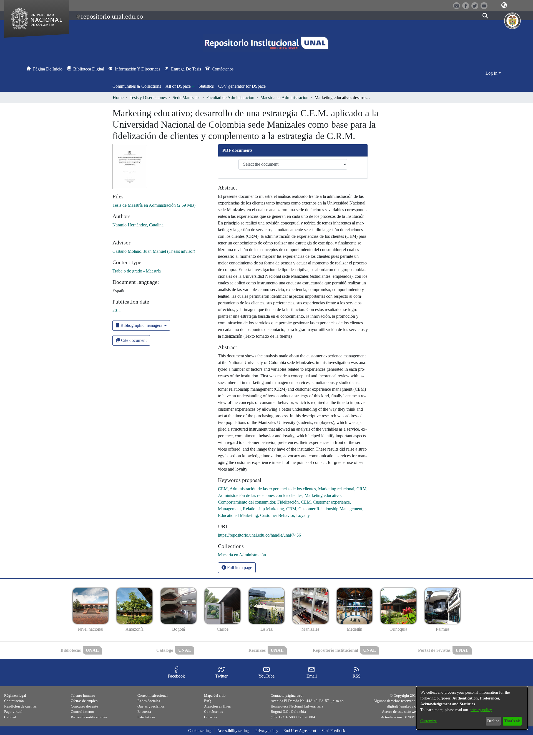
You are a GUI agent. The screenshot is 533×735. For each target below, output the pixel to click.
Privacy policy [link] (266, 731)
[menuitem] (179, 86)
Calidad (10, 717)
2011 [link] (116, 310)
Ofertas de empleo (84, 701)
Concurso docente (84, 706)
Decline (493, 721)
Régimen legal (15, 695)
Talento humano (83, 695)
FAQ (207, 701)
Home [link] (118, 97)
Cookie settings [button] (200, 731)
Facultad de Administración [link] (230, 97)
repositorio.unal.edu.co (112, 16)
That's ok (512, 721)
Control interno (82, 711)
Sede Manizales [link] (186, 97)
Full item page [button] (239, 567)
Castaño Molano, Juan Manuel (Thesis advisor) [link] (153, 251)
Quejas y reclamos (151, 706)
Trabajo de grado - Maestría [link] (136, 271)
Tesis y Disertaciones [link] (148, 97)
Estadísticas (146, 717)
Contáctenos (213, 711)
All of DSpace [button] (178, 86)
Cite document (133, 340)
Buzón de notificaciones (89, 717)
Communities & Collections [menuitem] (136, 86)
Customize (428, 721)
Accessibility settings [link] (233, 731)
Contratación (14, 701)
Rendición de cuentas (20, 706)
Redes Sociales (148, 701)
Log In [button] (492, 73)
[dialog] (471, 708)
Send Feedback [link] (333, 731)
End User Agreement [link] (299, 731)
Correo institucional (152, 695)
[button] (504, 5)
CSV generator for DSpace (242, 86)
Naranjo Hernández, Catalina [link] (138, 225)
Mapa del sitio (215, 695)
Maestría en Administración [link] (284, 97)
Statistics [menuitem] (206, 86)
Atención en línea (217, 706)
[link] (153, 205)
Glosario (210, 717)
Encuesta (144, 711)
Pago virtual (13, 711)
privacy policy (480, 710)
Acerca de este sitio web (400, 711)
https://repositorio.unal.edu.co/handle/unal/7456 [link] (259, 535)
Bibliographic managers (141, 325)
